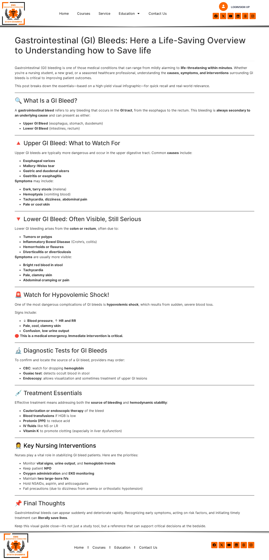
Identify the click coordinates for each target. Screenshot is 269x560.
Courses (83, 13)
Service (104, 13)
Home (64, 13)
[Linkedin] (238, 16)
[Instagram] (252, 16)
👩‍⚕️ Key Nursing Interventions (55, 445)
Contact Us (158, 13)
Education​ (127, 13)
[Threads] (245, 16)
